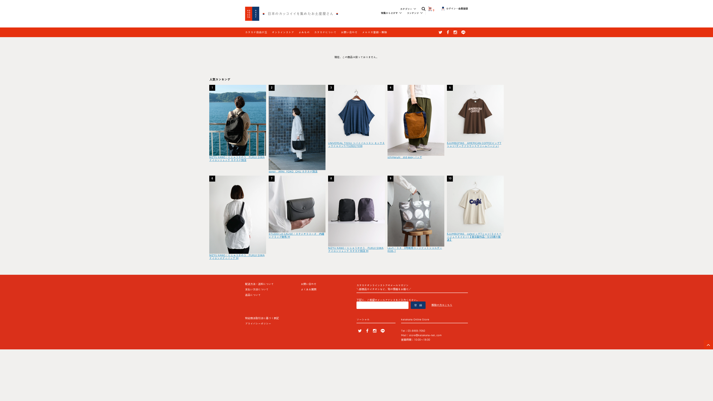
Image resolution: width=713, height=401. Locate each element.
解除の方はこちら (442, 305)
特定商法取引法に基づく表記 (262, 318)
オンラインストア (283, 32)
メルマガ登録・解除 (374, 32)
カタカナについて (325, 32)
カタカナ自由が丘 (256, 32)
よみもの (304, 32)
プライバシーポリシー (258, 323)
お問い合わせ (349, 32)
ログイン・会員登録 (457, 8)
